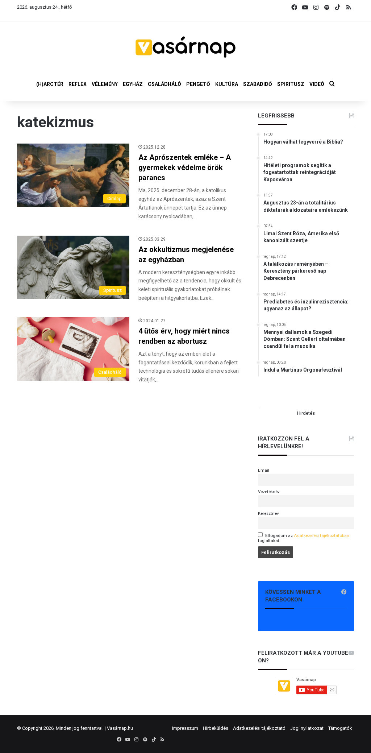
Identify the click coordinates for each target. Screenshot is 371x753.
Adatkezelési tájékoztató (259, 728)
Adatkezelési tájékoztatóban (321, 535)
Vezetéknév (269, 491)
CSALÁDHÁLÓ (164, 84)
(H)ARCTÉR (49, 84)
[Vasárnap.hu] (185, 47)
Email (263, 470)
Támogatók (340, 728)
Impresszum (185, 728)
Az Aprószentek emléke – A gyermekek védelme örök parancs (184, 167)
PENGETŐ (198, 84)
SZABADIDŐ (257, 84)
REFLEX (77, 84)
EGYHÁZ (133, 84)
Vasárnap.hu (120, 728)
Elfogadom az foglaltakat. (303, 538)
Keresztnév (268, 513)
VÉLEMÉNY (105, 84)
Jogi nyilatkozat (307, 728)
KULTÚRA (226, 84)
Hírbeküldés (215, 728)
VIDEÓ (316, 84)
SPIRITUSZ (290, 84)
